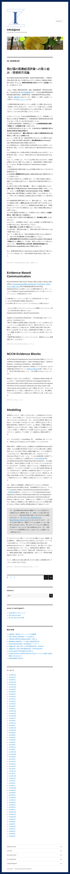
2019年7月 (12, 824)
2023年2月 (12, 747)
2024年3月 (12, 720)
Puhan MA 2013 (36, 517)
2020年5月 (12, 800)
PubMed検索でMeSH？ (16, 658)
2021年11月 (12, 778)
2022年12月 (12, 752)
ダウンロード (22, 99)
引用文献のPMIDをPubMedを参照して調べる (23, 639)
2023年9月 (12, 732)
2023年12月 (12, 728)
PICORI (10, 492)
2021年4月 (12, 783)
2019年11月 (12, 814)
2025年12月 (12, 682)
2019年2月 (12, 836)
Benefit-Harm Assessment (22, 566)
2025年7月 (12, 694)
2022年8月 (12, 757)
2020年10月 (12, 788)
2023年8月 (12, 735)
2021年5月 (12, 781)
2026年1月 (12, 680)
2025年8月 (12, 692)
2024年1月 (12, 725)
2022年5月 (12, 764)
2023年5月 (12, 742)
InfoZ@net (13, 29)
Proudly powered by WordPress (23, 869)
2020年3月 (12, 805)
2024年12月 (12, 711)
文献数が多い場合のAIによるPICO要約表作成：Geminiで (26, 646)
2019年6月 (12, 826)
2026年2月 (12, 677)
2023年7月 (12, 737)
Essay (15, 399)
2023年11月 (12, 730)
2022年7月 (12, 759)
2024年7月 (12, 718)
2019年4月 (12, 831)
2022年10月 (12, 754)
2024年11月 (12, 713)
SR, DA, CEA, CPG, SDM (16, 618)
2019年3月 (12, 833)
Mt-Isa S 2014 (25, 517)
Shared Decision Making (21, 344)
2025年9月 (12, 689)
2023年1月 (12, 749)
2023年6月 (12, 740)
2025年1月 (12, 708)
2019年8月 (12, 821)
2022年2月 (12, 771)
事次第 (17, 97)
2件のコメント (34, 262)
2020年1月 (12, 809)
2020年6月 (12, 797)
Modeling (14, 409)
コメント (32, 344)
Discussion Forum (15, 615)
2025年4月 (12, 701)
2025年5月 (12, 699)
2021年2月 (12, 785)
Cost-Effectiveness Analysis (21, 262)
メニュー (59, 21)
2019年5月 (12, 829)
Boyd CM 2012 (14, 520)
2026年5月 (12, 675)
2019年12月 (12, 812)
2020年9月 (12, 790)
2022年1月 (12, 773)
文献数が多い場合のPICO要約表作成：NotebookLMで (26, 649)
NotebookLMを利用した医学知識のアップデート (24, 644)
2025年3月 (12, 704)
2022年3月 (12, 769)
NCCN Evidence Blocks (24, 354)
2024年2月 (12, 723)
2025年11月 (12, 684)
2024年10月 (12, 716)
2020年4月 (12, 802)
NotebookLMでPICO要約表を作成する (21, 651)
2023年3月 (12, 744)
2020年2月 (12, 807)
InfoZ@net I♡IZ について (17, 613)
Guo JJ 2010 (24, 520)
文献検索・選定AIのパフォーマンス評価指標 (22, 634)
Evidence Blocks (32, 369)
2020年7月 (12, 795)
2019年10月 (12, 817)
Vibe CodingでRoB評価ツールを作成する (21, 637)
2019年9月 (12, 819)
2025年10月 (12, 687)
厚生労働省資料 (25, 92)
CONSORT (41, 458)
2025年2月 (12, 706)
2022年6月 (12, 761)
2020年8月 (12, 793)
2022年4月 (12, 766)
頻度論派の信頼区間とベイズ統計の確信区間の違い (24, 641)
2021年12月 (12, 776)
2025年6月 (12, 696)
